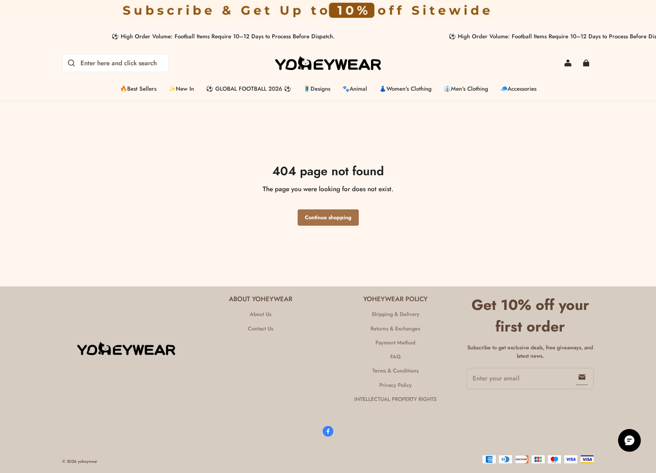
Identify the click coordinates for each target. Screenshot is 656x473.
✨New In (181, 89)
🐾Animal (354, 89)
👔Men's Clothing (466, 89)
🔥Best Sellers (138, 89)
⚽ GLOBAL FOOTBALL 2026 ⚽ (248, 89)
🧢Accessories (518, 89)
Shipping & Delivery (395, 314)
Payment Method (395, 342)
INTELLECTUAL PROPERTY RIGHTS (395, 399)
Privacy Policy (395, 385)
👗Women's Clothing (405, 89)
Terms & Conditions (395, 370)
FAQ (395, 356)
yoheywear (87, 461)
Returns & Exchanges (395, 328)
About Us (260, 314)
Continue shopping (328, 217)
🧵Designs (316, 89)
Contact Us (260, 328)
